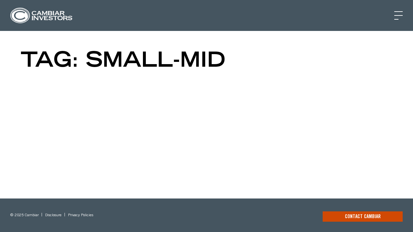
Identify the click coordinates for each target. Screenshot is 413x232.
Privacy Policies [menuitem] (80, 215)
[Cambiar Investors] (41, 15)
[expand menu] (398, 15)
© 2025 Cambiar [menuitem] (24, 215)
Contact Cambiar (363, 216)
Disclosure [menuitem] (53, 215)
